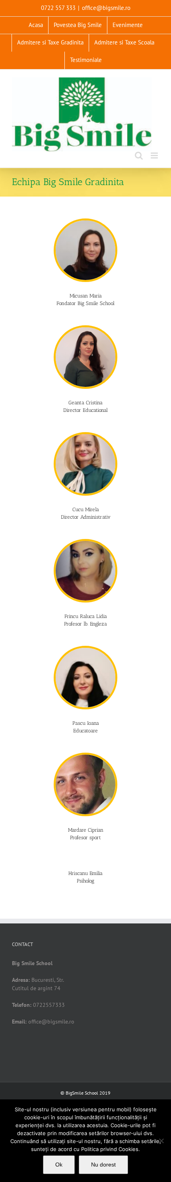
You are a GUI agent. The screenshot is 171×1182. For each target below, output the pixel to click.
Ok (58, 1164)
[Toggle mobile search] (139, 155)
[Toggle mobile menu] (155, 155)
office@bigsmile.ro (106, 8)
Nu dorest (103, 1164)
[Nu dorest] (161, 1141)
